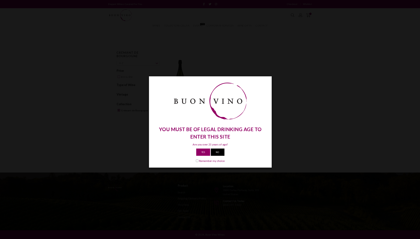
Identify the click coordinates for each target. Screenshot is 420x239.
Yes (203, 152)
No (217, 152)
